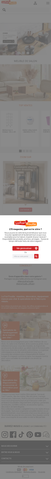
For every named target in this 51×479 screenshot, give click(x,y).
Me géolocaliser (24, 248)
